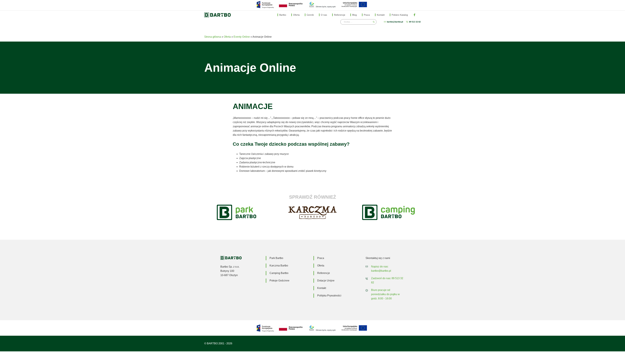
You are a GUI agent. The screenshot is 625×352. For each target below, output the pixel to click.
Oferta (296, 15)
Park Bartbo (276, 258)
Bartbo (282, 15)
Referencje (339, 15)
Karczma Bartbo (279, 265)
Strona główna (212, 36)
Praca (367, 15)
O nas (324, 15)
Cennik (310, 15)
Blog (354, 15)
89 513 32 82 (415, 22)
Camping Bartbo (279, 273)
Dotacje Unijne (325, 280)
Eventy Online (242, 36)
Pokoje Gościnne (279, 280)
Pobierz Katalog (400, 15)
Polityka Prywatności (329, 295)
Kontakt (381, 15)
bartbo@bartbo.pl (395, 22)
